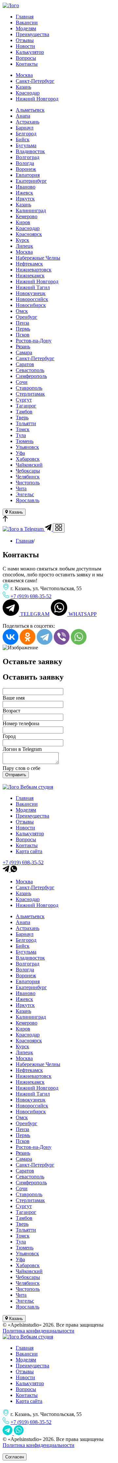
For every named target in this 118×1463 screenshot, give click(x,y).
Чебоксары (28, 471)
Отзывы (25, 40)
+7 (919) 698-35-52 (30, 596)
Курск (22, 240)
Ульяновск (27, 447)
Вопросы (26, 58)
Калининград (31, 210)
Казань (23, 87)
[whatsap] (13, 870)
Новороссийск (32, 299)
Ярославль (27, 500)
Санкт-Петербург (35, 81)
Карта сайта (29, 851)
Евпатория (28, 175)
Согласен (14, 1456)
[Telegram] (44, 637)
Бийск (23, 139)
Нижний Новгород (37, 99)
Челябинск (28, 476)
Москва (24, 75)
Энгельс (25, 494)
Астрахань (27, 122)
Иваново (25, 187)
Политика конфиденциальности (38, 1331)
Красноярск (29, 234)
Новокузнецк (31, 293)
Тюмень (24, 441)
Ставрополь (29, 388)
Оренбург (26, 317)
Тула (21, 435)
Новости (25, 46)
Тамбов (24, 411)
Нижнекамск (30, 275)
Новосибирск (31, 305)
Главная (24, 16)
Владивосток (30, 151)
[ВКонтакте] (10, 637)
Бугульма (26, 145)
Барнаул (24, 127)
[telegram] (6, 870)
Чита (21, 488)
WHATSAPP (82, 614)
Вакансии (27, 22)
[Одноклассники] (27, 637)
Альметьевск (30, 110)
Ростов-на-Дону (33, 340)
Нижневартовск (33, 269)
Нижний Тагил (33, 287)
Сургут (24, 400)
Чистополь (28, 482)
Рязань (23, 346)
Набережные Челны (38, 258)
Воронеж (26, 169)
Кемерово (26, 216)
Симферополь (31, 376)
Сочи (22, 382)
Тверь (22, 417)
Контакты (27, 64)
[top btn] (5, 520)
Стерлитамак (30, 394)
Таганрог (26, 405)
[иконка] (8, 1433)
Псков (23, 334)
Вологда (25, 163)
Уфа (20, 453)
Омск (22, 311)
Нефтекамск (29, 264)
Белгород (26, 133)
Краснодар (28, 93)
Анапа (23, 116)
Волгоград (27, 157)
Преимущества (32, 34)
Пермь (23, 329)
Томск (23, 429)
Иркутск (25, 198)
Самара (24, 352)
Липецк (24, 246)
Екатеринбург (31, 181)
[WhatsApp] (79, 637)
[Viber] (61, 637)
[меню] (59, 528)
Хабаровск (28, 459)
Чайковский (29, 465)
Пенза (22, 323)
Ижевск (24, 193)
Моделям (26, 28)
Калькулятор (30, 52)
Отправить (15, 774)
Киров (23, 222)
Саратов (25, 364)
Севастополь (30, 370)
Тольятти (26, 423)
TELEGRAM (34, 614)
